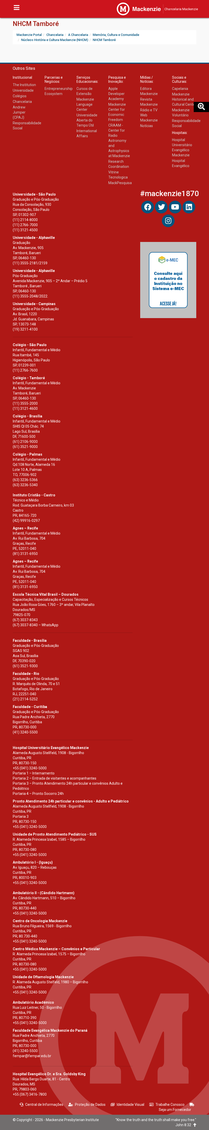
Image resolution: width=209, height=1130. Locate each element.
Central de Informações (44, 1104)
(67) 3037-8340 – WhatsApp (35, 625)
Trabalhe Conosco (170, 1104)
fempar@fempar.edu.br (32, 1056)
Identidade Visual (130, 1104)
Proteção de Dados (90, 1104)
